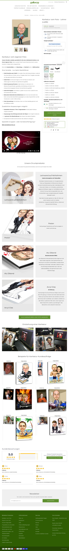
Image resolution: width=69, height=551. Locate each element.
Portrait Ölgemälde (19, 8)
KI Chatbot (4, 538)
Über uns (21, 518)
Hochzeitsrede (5, 540)
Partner (37, 522)
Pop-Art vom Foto (32, 5)
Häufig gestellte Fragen (41, 518)
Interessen (27, 10)
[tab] (16, 50)
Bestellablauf (22, 538)
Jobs (37, 527)
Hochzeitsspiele (45, 8)
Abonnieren (50, 500)
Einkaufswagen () (59, 2)
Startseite (27, 15)
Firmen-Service (39, 520)
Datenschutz (22, 527)
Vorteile (37, 529)
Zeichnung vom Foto (7, 529)
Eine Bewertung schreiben (54, 457)
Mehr (52, 8)
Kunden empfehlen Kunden (42, 533)
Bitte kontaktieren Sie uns (8, 124)
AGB (20, 522)
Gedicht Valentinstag (7, 542)
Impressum (21, 520)
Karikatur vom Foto (20, 5)
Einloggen (50, 2)
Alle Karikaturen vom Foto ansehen (34, 317)
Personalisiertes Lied (32, 8)
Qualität (21, 533)
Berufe (42, 10)
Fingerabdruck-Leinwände (45, 5)
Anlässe (35, 10)
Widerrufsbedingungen (24, 524)
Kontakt (37, 531)
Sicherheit (21, 535)
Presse (37, 524)
